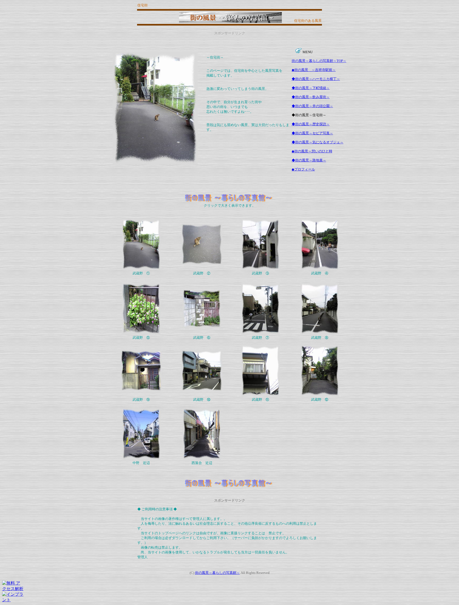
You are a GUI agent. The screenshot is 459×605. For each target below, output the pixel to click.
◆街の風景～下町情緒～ (311, 88)
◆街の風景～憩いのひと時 (312, 151)
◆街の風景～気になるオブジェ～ (317, 142)
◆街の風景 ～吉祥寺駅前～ (314, 70)
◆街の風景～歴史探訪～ (311, 124)
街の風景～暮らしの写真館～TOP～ (319, 61)
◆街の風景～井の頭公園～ (312, 106)
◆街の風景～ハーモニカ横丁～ (316, 79)
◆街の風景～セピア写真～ (312, 133)
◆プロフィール (303, 169)
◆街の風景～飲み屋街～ (311, 97)
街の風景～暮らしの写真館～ (217, 573)
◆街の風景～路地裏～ (309, 160)
